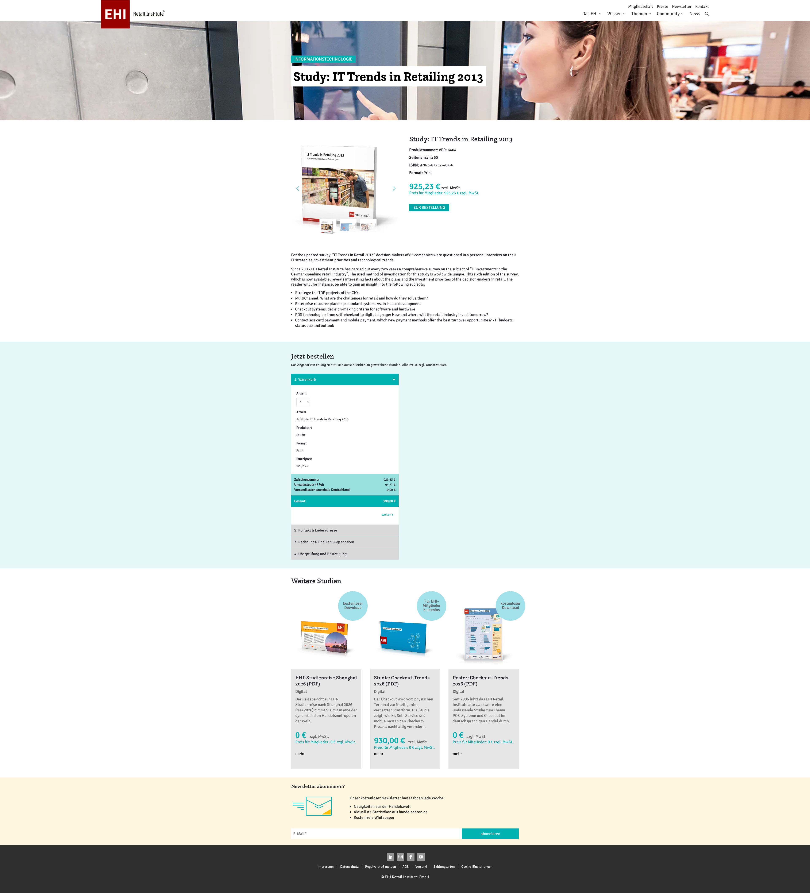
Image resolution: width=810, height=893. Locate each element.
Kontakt (702, 7)
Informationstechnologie (323, 59)
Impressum (326, 866)
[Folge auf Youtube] (421, 857)
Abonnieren (490, 833)
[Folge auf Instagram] (400, 857)
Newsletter (681, 7)
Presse (662, 7)
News (694, 13)
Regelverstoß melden (380, 866)
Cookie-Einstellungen (477, 866)
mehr (300, 753)
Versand (421, 866)
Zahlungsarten (444, 866)
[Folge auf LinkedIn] (390, 857)
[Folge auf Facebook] (410, 857)
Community (668, 13)
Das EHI (590, 13)
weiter (387, 515)
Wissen (614, 13)
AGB (405, 866)
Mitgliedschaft (640, 7)
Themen (639, 13)
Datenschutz (349, 866)
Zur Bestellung (429, 207)
